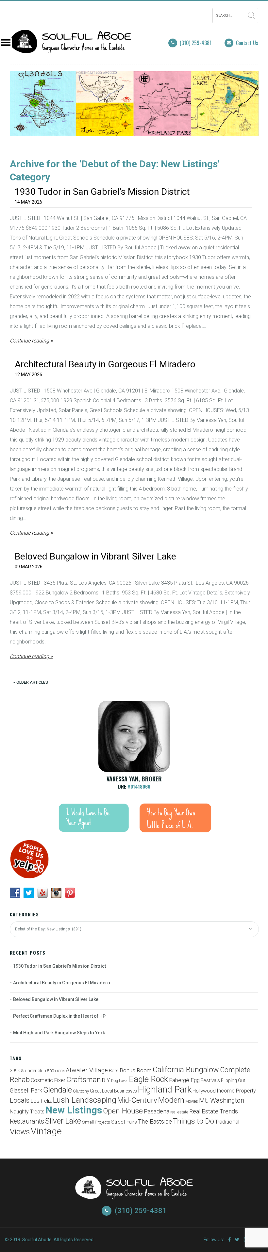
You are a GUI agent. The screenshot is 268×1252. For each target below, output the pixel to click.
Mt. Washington (221, 1100)
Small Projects (96, 1122)
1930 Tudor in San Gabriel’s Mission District (102, 191)
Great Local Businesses (113, 1090)
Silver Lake (63, 1121)
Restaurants (27, 1121)
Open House (123, 1111)
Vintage (46, 1131)
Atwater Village (87, 1070)
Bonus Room (136, 1070)
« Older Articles (30, 682)
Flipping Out (233, 1080)
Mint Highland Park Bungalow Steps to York (59, 1032)
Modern (171, 1100)
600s (61, 1071)
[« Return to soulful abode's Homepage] (70, 49)
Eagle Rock (148, 1079)
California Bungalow (186, 1069)
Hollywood (204, 1091)
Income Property (236, 1091)
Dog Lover (119, 1080)
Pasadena (156, 1111)
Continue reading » (31, 341)
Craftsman (83, 1079)
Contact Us (247, 43)
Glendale (57, 1090)
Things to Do (193, 1121)
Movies (191, 1101)
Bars (114, 1071)
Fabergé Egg (184, 1080)
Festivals (210, 1080)
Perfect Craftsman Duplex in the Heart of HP (59, 1016)
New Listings (73, 1110)
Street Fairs (124, 1122)
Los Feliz (41, 1100)
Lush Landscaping (84, 1100)
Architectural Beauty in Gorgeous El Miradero (105, 364)
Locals (19, 1100)
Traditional (227, 1122)
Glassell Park (26, 1090)
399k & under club (28, 1070)
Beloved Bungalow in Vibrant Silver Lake (95, 556)
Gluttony (81, 1091)
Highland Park (165, 1089)
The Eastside (155, 1121)
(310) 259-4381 (195, 43)
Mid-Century (137, 1100)
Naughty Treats (27, 1112)
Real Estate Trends (213, 1111)
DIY (106, 1080)
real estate (179, 1112)
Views (20, 1131)
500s (51, 1071)
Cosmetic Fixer (48, 1080)
